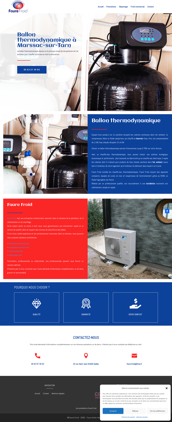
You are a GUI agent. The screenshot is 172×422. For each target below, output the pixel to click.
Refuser (135, 411)
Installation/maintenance (19, 247)
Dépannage (123, 7)
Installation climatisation (19, 243)
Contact (150, 7)
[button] (166, 388)
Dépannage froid (15, 255)
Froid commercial (137, 7)
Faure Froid (12, 218)
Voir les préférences (157, 411)
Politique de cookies (128, 417)
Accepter (113, 411)
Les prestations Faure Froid (86, 408)
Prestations (111, 7)
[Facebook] (167, 211)
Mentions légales (142, 417)
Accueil (100, 7)
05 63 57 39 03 (32, 69)
